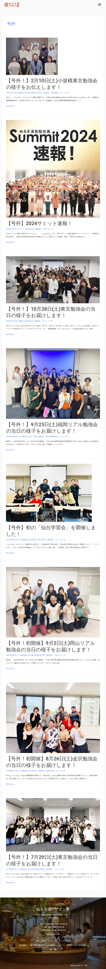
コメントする (64, 93)
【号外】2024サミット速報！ (39, 223)
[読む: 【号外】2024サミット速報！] (53, 169)
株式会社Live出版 (53, 934)
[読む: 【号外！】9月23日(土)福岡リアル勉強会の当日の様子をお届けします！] (53, 383)
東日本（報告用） (43, 93)
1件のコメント (48, 229)
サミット (21, 229)
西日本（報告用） (46, 655)
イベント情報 (40, 941)
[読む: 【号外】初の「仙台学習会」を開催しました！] (49, 493)
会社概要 (22, 945)
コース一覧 (52, 941)
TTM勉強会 (23, 436)
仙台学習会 (32, 540)
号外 (26, 93)
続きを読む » (10, 106)
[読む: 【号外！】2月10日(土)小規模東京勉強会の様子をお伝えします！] (32, 56)
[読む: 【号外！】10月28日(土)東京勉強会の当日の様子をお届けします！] (53, 279)
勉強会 (21, 93)
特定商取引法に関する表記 (76, 945)
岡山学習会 (35, 655)
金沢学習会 (50, 771)
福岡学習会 (53, 436)
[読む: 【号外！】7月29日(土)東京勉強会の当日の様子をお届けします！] (53, 825)
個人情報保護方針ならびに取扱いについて (46, 945)
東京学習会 (32, 93)
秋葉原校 (54, 93)
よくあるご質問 (64, 941)
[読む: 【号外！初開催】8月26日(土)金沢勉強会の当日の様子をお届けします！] (53, 717)
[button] (99, 4)
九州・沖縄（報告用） (36, 436)
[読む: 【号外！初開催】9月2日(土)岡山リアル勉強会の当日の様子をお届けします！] (53, 602)
